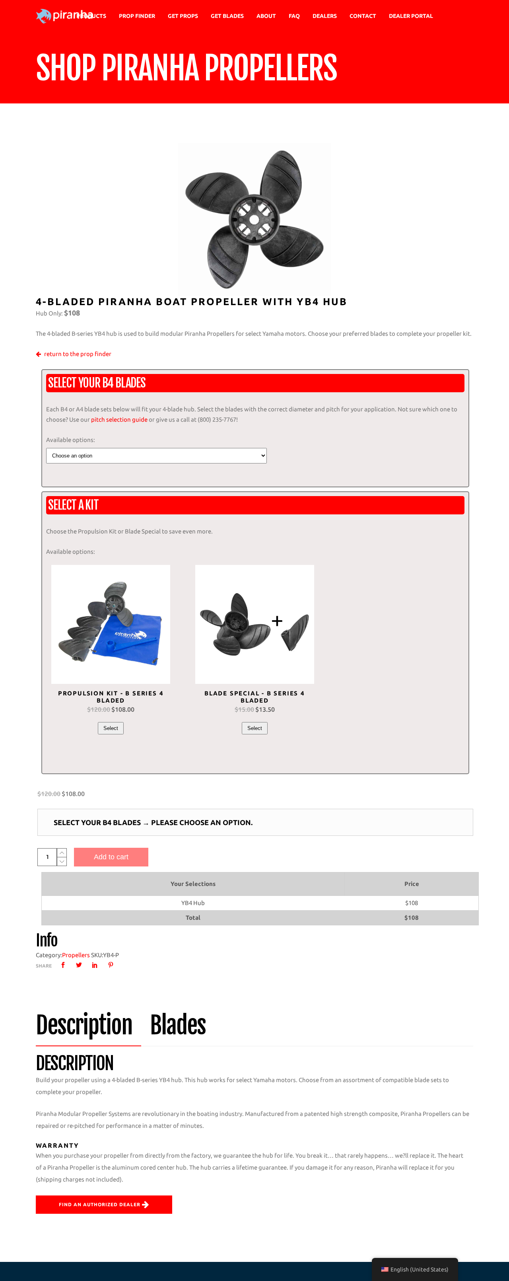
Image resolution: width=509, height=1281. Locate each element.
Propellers (76, 955)
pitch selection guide (119, 419)
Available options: (70, 439)
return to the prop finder (77, 353)
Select (110, 728)
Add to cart (111, 857)
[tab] (88, 1025)
